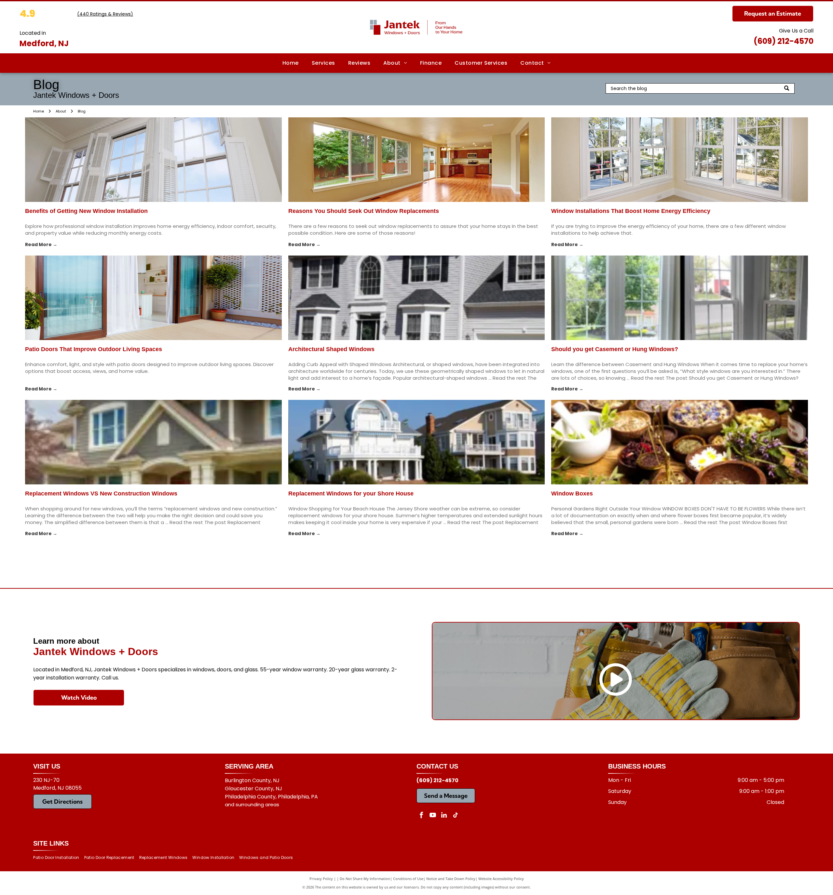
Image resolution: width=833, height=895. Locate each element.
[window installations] (679, 159)
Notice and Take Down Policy (450, 878)
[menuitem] (290, 63)
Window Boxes (572, 493)
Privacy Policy (321, 878)
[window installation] (153, 159)
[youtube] (433, 816)
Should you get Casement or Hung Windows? (614, 349)
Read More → (41, 244)
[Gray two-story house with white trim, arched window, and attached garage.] (416, 298)
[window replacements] (416, 159)
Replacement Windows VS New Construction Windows (101, 493)
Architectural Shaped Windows (331, 349)
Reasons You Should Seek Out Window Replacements (363, 211)
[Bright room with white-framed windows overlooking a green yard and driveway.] (679, 298)
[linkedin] (444, 816)
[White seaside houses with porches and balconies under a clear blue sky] (416, 442)
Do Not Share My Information (365, 878)
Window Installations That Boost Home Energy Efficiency (630, 211)
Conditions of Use (408, 878)
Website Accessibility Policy (501, 878)
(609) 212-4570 (783, 41)
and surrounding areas (252, 804)
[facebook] (421, 816)
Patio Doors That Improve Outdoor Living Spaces (93, 349)
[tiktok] (455, 816)
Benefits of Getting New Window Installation (86, 211)
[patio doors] (153, 298)
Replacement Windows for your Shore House (351, 493)
